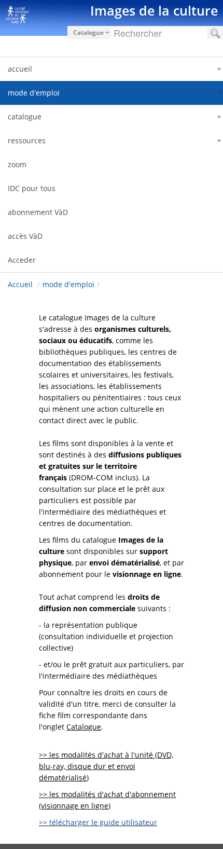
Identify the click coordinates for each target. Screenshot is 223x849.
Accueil (20, 284)
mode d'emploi (68, 284)
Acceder (22, 260)
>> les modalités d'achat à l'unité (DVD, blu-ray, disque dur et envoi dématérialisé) (106, 766)
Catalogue (83, 727)
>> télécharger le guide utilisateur (98, 822)
